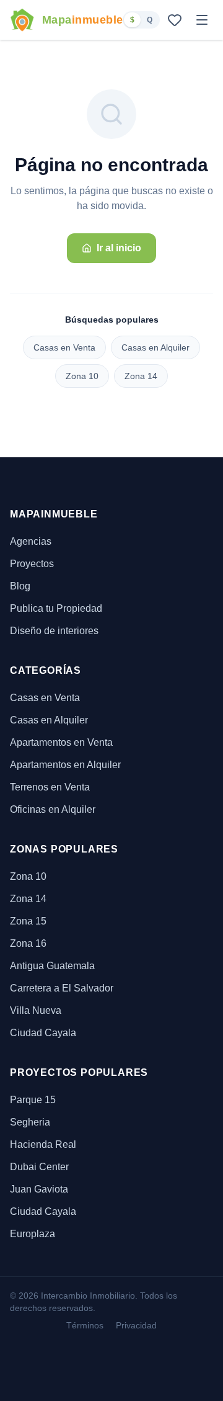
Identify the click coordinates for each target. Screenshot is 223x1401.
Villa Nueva (35, 1010)
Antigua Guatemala (52, 965)
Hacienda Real (43, 1144)
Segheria (30, 1122)
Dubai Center (39, 1167)
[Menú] (202, 19)
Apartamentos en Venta (61, 742)
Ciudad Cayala (43, 1032)
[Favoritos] (174, 19)
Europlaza (32, 1234)
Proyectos (32, 563)
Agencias (30, 541)
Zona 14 (141, 376)
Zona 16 (28, 943)
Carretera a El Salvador (61, 988)
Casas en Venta (64, 347)
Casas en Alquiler (155, 347)
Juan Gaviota (39, 1189)
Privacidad (136, 1325)
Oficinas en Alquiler (52, 809)
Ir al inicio (119, 248)
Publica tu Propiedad (56, 608)
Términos (84, 1325)
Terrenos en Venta (50, 787)
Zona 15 (28, 921)
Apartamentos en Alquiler (65, 764)
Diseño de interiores (54, 630)
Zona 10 (82, 376)
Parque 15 (33, 1099)
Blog (20, 586)
